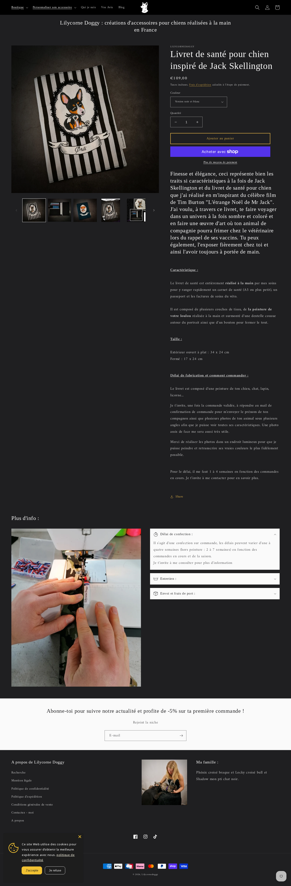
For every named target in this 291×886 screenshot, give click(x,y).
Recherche (18, 773)
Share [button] (179, 496)
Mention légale (21, 780)
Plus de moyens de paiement (220, 163)
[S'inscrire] (181, 735)
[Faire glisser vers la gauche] (16, 210)
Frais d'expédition (200, 85)
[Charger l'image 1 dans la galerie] (34, 210)
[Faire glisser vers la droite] (154, 210)
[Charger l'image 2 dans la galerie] (59, 210)
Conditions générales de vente (32, 805)
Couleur (175, 93)
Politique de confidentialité (30, 789)
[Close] (80, 836)
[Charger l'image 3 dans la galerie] (85, 210)
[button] (19, 7)
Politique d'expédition (26, 797)
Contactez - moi (22, 813)
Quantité (175, 113)
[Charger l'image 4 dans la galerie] (110, 210)
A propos (17, 820)
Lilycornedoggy (150, 874)
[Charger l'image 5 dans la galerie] (136, 210)
